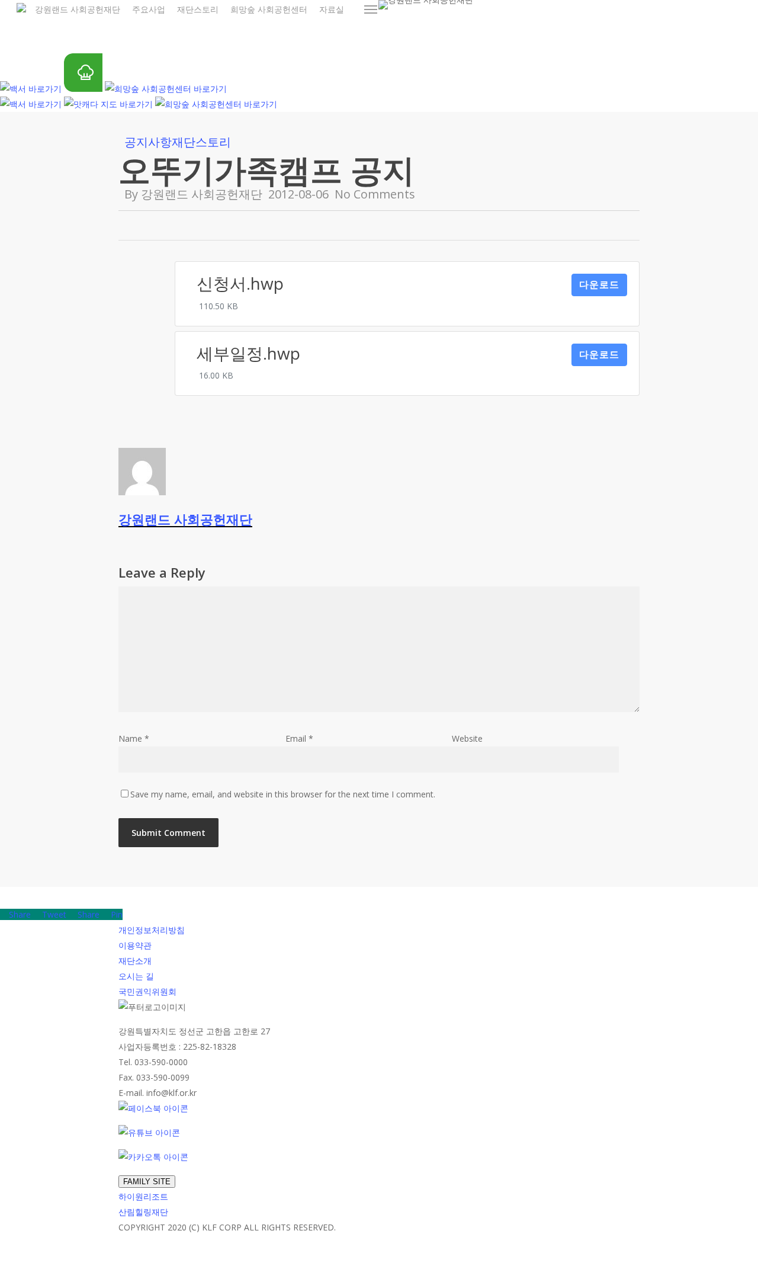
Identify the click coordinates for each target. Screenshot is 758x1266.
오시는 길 (136, 976)
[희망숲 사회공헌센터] (166, 88)
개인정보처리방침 (151, 929)
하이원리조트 (143, 1196)
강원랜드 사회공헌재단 (201, 194)
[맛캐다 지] (108, 104)
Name (133, 738)
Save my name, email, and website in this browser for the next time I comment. (282, 794)
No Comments (375, 194)
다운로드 (599, 284)
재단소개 (135, 960)
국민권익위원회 (147, 991)
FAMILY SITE (147, 1181)
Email (299, 738)
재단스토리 (201, 142)
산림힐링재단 (143, 1211)
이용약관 (135, 945)
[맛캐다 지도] (83, 88)
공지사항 (148, 142)
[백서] (31, 88)
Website (467, 738)
